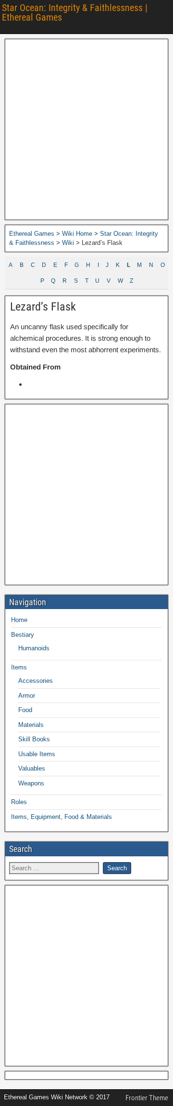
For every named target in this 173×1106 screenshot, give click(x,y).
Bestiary (22, 634)
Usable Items (36, 754)
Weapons (31, 783)
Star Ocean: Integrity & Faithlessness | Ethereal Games (75, 12)
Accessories (35, 680)
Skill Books (34, 739)
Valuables (31, 768)
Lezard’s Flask (43, 306)
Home (19, 619)
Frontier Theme (146, 1098)
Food (25, 710)
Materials (31, 724)
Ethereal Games (31, 233)
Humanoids (33, 648)
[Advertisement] (86, 129)
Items (19, 667)
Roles (19, 802)
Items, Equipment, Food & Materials (61, 816)
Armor (26, 695)
